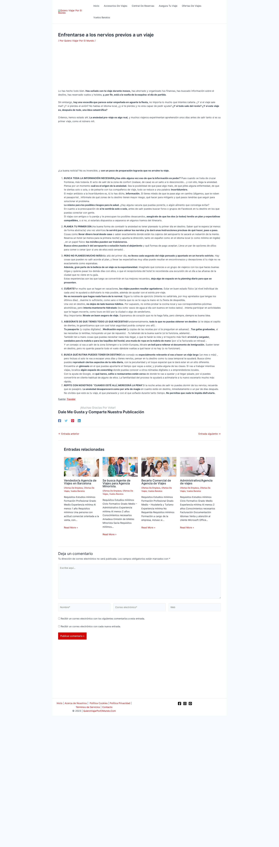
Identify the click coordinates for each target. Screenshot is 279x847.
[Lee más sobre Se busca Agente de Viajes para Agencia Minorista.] (120, 466)
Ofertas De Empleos (73, 488)
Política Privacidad (120, 703)
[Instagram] (185, 703)
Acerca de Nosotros (76, 703)
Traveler (71, 399)
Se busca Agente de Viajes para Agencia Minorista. (116, 483)
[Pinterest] (72, 420)
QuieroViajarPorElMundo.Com (99, 710)
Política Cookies (99, 703)
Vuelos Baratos (78, 491)
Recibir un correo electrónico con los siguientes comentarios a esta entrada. (103, 618)
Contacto (107, 707)
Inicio (59, 703)
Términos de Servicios (88, 707)
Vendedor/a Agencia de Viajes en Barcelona (80, 482)
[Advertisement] (139, 67)
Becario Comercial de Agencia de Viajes (156, 482)
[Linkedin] (79, 420)
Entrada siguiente (209, 434)
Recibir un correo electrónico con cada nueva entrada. (91, 626)
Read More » (71, 527)
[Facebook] (59, 420)
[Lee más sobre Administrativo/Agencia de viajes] (197, 466)
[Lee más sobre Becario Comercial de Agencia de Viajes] (158, 466)
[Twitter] (66, 420)
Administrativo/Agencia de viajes (196, 482)
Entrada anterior (68, 434)
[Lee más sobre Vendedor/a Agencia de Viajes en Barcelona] (81, 466)
